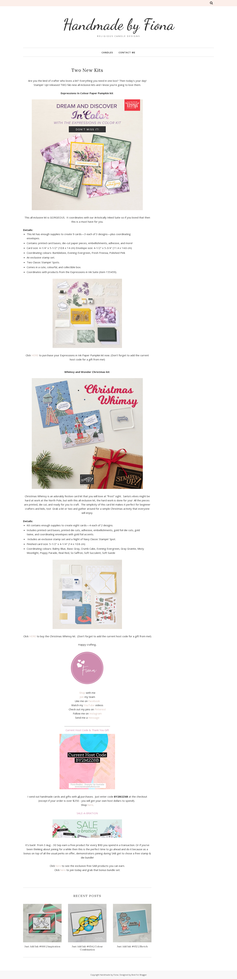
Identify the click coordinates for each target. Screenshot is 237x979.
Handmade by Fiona (118, 24)
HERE (34, 355)
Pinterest (100, 709)
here (90, 805)
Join (82, 697)
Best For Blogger (139, 974)
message (93, 717)
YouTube (89, 705)
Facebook (94, 701)
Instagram (95, 713)
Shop (82, 692)
